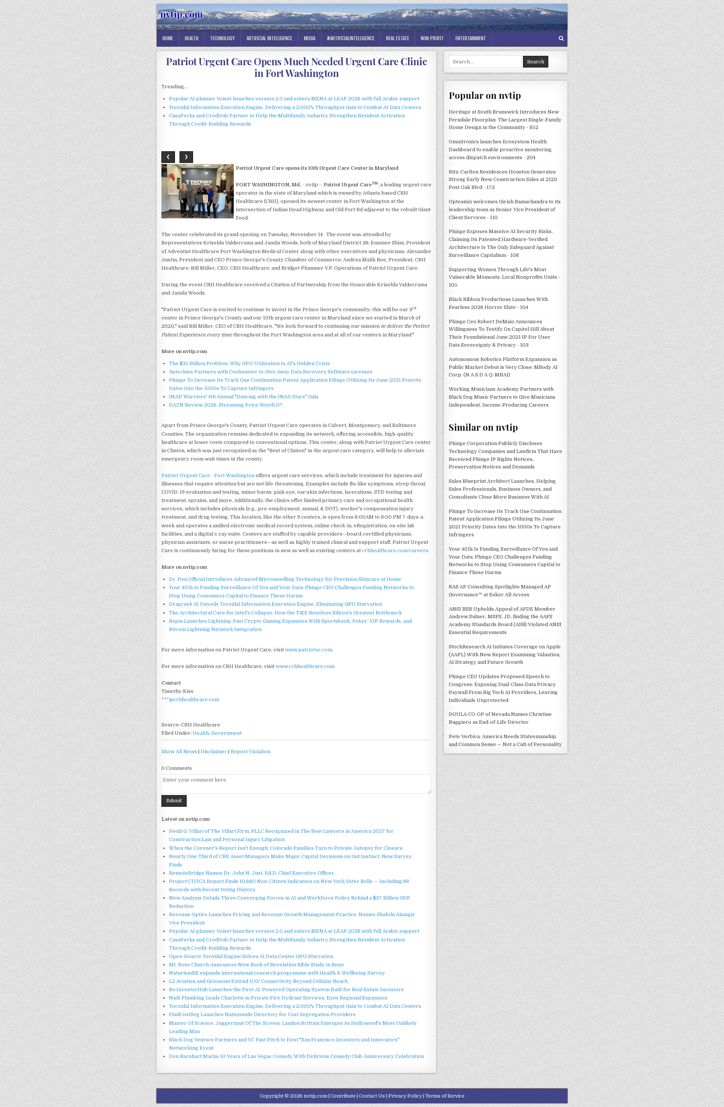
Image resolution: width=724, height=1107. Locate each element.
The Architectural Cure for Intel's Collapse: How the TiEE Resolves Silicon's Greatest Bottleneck (285, 613)
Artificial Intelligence (269, 38)
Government (226, 733)
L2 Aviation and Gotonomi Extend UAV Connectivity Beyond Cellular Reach (258, 981)
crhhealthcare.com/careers (395, 550)
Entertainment (471, 38)
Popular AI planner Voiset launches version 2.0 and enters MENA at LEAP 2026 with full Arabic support (294, 98)
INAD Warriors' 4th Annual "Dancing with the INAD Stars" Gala (243, 396)
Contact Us (372, 1096)
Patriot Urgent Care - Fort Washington (208, 475)
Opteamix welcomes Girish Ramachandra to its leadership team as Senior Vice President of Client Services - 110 (505, 209)
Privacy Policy (405, 1096)
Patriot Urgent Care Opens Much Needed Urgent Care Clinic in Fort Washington (296, 67)
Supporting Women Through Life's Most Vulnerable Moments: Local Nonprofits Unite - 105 (504, 277)
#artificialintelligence (350, 38)
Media (309, 38)
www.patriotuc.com (308, 650)
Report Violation (250, 751)
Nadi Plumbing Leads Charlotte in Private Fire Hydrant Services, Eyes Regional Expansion (278, 998)
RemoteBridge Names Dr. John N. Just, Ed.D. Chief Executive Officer (251, 873)
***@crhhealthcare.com (190, 699)
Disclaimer (214, 751)
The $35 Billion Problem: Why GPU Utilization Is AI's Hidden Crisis (249, 363)
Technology (222, 38)
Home (168, 38)
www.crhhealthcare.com (305, 666)
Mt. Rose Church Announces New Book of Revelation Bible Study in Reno (256, 964)
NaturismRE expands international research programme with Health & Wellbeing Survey (277, 973)
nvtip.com (181, 14)
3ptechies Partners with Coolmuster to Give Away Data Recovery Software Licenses (271, 372)
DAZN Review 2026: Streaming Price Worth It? (225, 405)
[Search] (561, 38)
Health (191, 38)
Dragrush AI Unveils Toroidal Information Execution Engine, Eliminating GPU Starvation (275, 604)
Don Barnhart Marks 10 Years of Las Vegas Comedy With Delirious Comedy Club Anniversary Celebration (296, 1056)
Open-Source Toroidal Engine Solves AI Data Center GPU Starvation (251, 956)
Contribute (343, 1096)
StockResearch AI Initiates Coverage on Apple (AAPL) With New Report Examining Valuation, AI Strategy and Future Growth (505, 654)
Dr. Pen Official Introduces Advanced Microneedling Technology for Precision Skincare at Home (285, 579)
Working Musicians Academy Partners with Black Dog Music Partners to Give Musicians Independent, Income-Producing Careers (502, 397)
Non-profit (432, 38)
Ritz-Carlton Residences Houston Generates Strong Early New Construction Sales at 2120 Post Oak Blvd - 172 (503, 179)
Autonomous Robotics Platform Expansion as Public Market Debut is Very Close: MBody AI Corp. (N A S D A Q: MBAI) (503, 367)
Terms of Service (445, 1096)
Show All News (179, 751)
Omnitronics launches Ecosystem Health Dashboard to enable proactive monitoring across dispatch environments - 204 (500, 149)
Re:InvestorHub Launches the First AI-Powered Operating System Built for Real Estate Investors (286, 989)
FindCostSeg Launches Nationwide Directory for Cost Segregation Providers (262, 1014)
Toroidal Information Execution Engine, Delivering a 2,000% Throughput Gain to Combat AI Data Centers (295, 107)
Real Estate (397, 38)
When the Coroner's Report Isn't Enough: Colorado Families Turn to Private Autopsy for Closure (286, 848)
